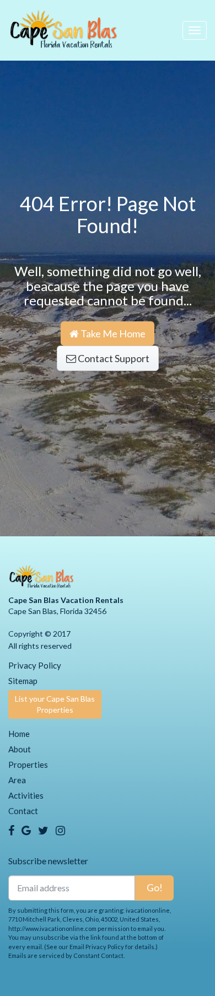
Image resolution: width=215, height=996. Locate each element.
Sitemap (22, 681)
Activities (26, 795)
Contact (23, 811)
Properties (28, 764)
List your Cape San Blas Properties (55, 704)
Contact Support (112, 358)
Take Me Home (112, 333)
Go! (155, 887)
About (19, 749)
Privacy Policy (34, 665)
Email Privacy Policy (96, 946)
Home (19, 734)
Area (17, 780)
